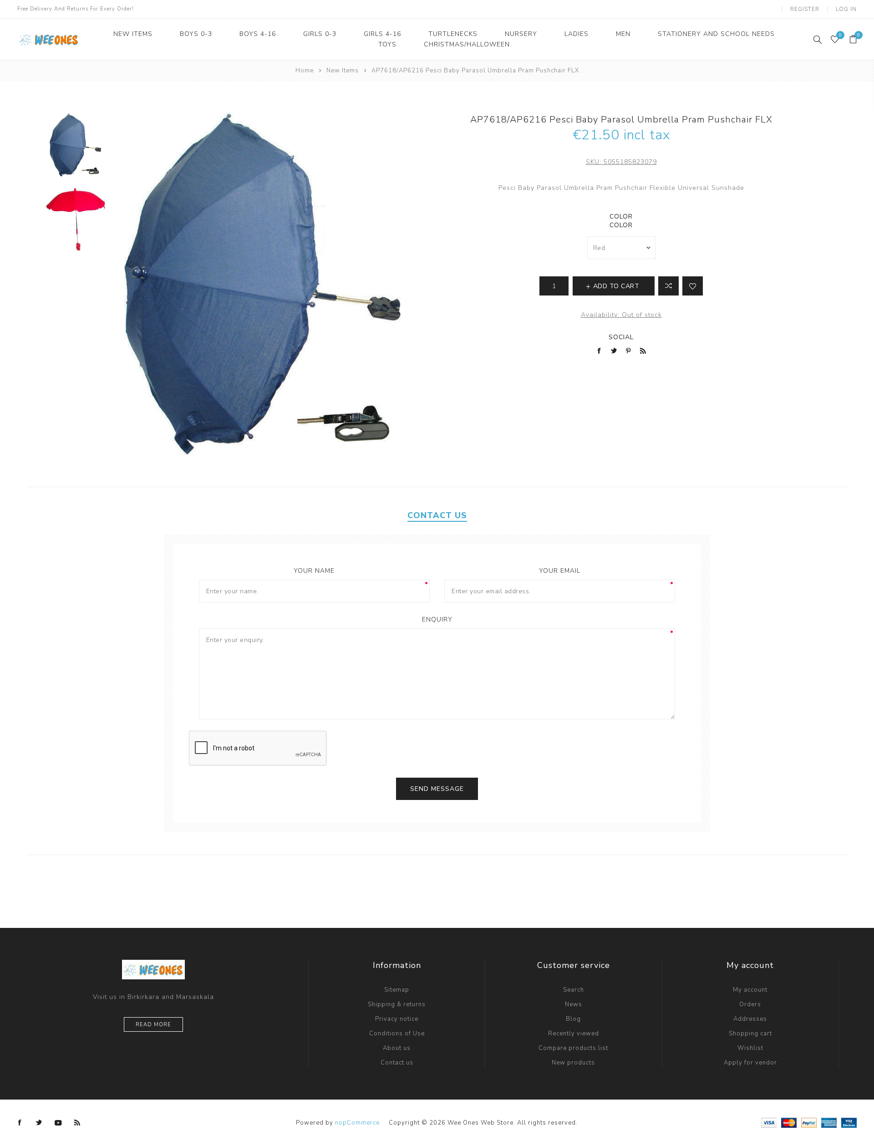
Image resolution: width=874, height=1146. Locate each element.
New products (573, 1063)
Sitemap (396, 990)
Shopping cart (750, 1033)
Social (621, 337)
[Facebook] (20, 1122)
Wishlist (750, 1048)
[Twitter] (39, 1122)
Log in (846, 9)
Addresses (750, 1019)
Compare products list (573, 1048)
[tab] (437, 515)
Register (804, 9)
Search (573, 990)
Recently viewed (573, 1033)
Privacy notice (396, 1019)
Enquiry (437, 619)
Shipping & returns (397, 1004)
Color (621, 216)
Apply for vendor (750, 1063)
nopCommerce (357, 1123)
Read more (153, 1024)
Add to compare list (668, 285)
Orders (750, 1004)
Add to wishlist (692, 285)
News (573, 1004)
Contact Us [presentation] (437, 515)
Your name (314, 570)
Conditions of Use (397, 1033)
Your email (559, 570)
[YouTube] (58, 1122)
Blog (573, 1019)
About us (397, 1048)
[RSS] (77, 1122)
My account (750, 990)
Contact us (397, 1063)
